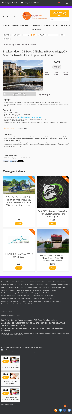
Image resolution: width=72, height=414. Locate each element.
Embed (14, 161)
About (22, 282)
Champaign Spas (27, 301)
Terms (38, 282)
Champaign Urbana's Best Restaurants (42, 295)
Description (9, 128)
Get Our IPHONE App (20, 25)
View (19, 223)
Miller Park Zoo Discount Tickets (10, 287)
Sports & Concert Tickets (58, 287)
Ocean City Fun (36, 25)
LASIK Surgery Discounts (24, 290)
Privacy (32, 282)
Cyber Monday (38, 301)
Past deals (56, 282)
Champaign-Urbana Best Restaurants (42, 293)
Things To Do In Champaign (51, 301)
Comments (22, 128)
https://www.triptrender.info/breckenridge (29, 117)
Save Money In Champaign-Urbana (42, 298)
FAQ (27, 282)
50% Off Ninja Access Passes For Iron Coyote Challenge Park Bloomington (52, 214)
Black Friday (46, 287)
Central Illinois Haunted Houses (39, 284)
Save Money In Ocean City (8, 298)
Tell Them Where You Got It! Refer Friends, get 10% (59, 13)
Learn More (5, 25)
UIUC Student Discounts (21, 284)
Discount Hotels (46, 282)
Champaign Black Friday (49, 290)
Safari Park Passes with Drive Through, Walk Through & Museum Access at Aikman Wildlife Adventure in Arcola (19, 201)
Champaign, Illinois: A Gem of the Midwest (24, 304)
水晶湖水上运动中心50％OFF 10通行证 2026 (19, 255)
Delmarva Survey (6, 304)
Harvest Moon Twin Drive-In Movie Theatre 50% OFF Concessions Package (52, 258)
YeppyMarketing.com (14, 315)
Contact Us (66, 25)
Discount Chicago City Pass (8, 295)
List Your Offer (15, 282)
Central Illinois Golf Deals (8, 290)
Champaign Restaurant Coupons (59, 284)
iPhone (63, 282)
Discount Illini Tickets (7, 284)
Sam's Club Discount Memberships (31, 287)
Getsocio (10, 404)
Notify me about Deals (31, 3)
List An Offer (36, 30)
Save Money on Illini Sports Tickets (11, 301)
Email (7, 161)
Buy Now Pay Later (52, 25)
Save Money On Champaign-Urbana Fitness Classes (15, 293)
